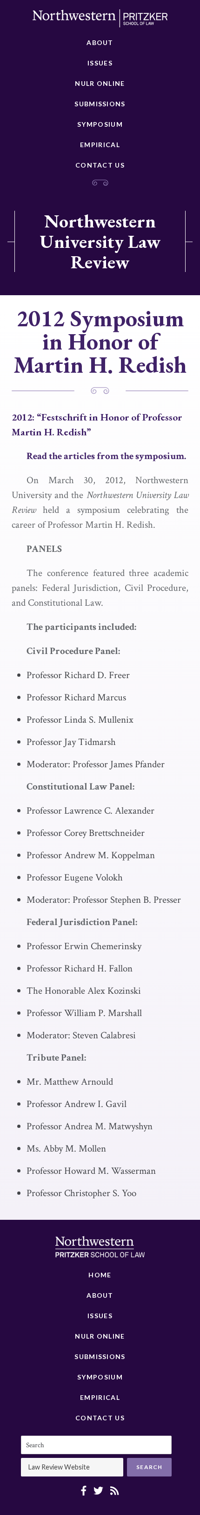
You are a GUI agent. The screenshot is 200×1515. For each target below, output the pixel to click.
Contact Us (100, 165)
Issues (100, 63)
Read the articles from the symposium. (106, 456)
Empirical (100, 145)
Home (99, 1275)
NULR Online (100, 83)
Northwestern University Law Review (100, 241)
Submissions (99, 104)
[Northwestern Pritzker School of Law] (100, 20)
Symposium (100, 124)
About (100, 42)
